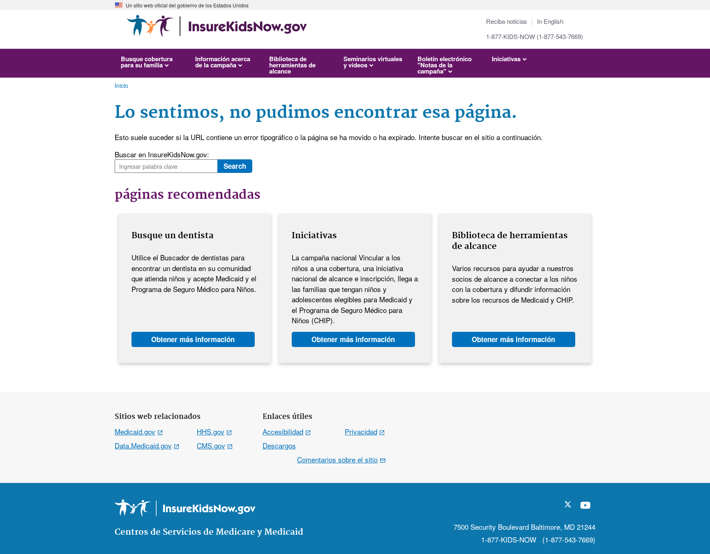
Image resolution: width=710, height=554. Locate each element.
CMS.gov (211, 445)
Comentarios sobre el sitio (337, 459)
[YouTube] (585, 508)
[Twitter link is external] (568, 504)
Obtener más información (193, 339)
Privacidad (361, 431)
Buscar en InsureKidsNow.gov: (162, 154)
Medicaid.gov (135, 431)
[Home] (217, 29)
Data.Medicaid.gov (143, 445)
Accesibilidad (283, 431)
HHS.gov (210, 431)
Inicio (121, 85)
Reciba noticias (506, 21)
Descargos (279, 445)
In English (550, 21)
